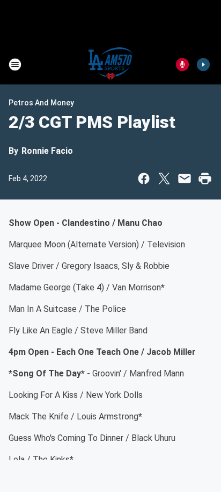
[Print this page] (204, 178)
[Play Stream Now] (203, 64)
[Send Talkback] (182, 64)
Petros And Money (41, 102)
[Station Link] (110, 64)
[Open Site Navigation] (15, 64)
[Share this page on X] (164, 178)
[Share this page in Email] (184, 178)
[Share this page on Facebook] (143, 178)
